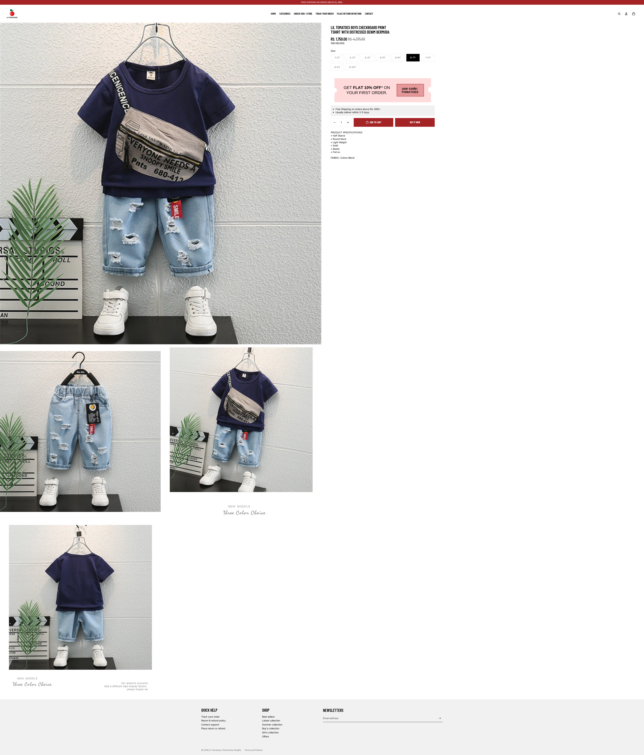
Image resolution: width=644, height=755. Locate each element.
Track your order (210, 716)
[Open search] (619, 13)
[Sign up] (440, 718)
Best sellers (268, 716)
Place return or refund (213, 728)
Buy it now (415, 122)
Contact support (210, 724)
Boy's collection (270, 728)
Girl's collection (270, 732)
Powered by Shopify (231, 750)
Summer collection (272, 724)
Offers (265, 736)
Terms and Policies (253, 750)
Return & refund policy (213, 720)
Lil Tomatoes (215, 750)
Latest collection (271, 720)
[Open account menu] (626, 13)
